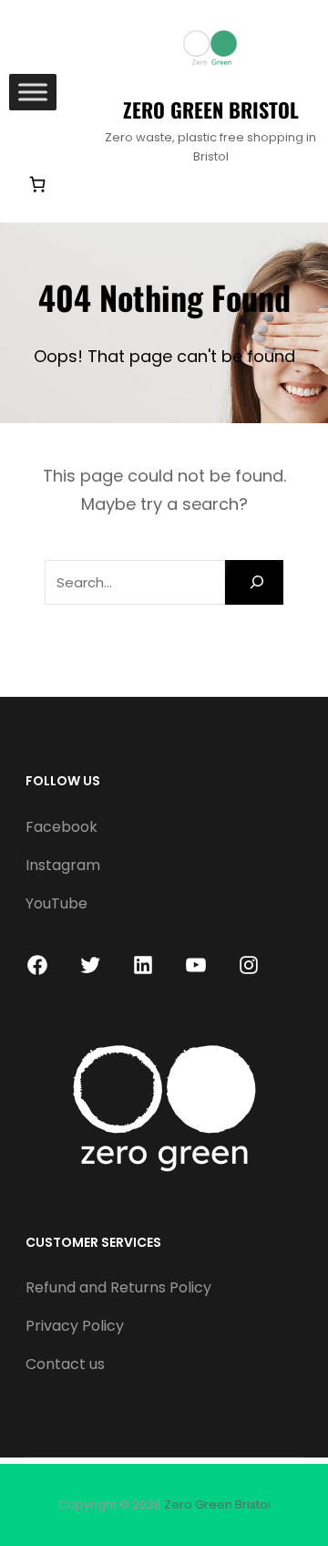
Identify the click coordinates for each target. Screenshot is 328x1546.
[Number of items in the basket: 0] (37, 184)
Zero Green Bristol (211, 109)
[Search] (254, 582)
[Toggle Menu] (32, 92)
